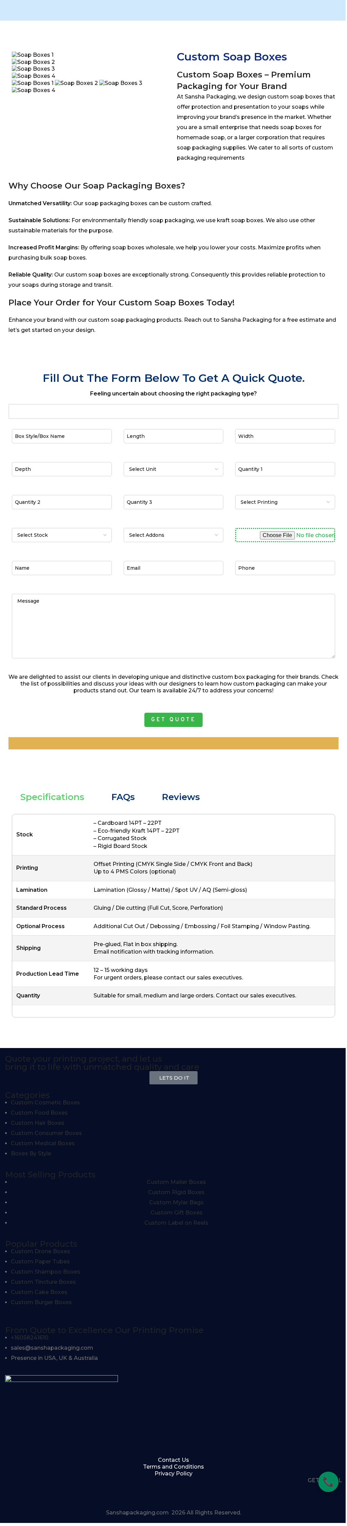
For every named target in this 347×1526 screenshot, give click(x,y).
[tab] (52, 797)
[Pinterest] (50, 1492)
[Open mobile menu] (4, 10)
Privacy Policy (173, 1473)
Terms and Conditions (173, 1466)
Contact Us (173, 1460)
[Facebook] (13, 1492)
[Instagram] (31, 1492)
